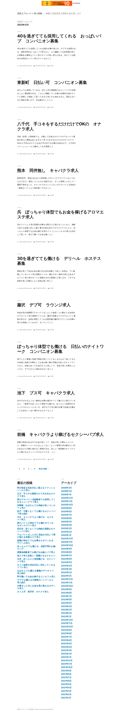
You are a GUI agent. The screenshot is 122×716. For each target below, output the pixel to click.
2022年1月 (66, 657)
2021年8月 (66, 674)
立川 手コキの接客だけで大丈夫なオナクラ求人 (36, 494)
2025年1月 (66, 535)
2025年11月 (67, 501)
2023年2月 (66, 613)
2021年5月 (66, 684)
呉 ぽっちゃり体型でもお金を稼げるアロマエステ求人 (60, 214)
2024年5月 (66, 562)
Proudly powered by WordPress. (44, 709)
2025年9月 (66, 508)
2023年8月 (66, 592)
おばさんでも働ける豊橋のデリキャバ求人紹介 (35, 571)
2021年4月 (66, 687)
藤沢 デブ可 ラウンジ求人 (44, 304)
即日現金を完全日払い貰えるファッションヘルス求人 (36, 488)
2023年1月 (66, 616)
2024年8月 (66, 552)
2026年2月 (66, 491)
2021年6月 (66, 681)
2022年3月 (66, 650)
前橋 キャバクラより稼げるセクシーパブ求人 (60, 434)
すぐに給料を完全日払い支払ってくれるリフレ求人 (36, 566)
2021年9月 (66, 670)
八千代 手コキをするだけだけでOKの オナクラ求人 (59, 126)
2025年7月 (66, 515)
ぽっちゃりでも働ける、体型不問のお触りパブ (36, 547)
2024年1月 (66, 576)
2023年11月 (67, 582)
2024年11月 (67, 542)
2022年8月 (66, 633)
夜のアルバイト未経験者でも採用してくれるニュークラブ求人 (36, 500)
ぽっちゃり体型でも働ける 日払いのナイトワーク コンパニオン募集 (60, 349)
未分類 (51, 66)
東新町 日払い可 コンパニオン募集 (52, 82)
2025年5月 (66, 521)
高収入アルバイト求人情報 (29, 13)
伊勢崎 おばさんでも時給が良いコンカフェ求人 (36, 506)
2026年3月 (66, 487)
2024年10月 (67, 545)
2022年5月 (66, 643)
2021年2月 (66, 694)
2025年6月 (66, 518)
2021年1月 (66, 697)
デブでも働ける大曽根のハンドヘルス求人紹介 (35, 581)
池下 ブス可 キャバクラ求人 (46, 392)
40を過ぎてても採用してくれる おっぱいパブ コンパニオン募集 (59, 38)
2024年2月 (66, 572)
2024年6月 (66, 559)
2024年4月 (66, 565)
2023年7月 (66, 596)
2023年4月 (66, 606)
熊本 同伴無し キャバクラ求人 (48, 170)
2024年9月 (66, 548)
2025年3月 (66, 528)
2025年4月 (66, 525)
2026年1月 (66, 494)
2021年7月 (66, 677)
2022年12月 (67, 620)
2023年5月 (66, 603)
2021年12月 (67, 660)
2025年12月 (67, 498)
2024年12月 (67, 538)
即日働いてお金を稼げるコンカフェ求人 (36, 576)
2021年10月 (67, 667)
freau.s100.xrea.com (25, 66)
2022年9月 (66, 630)
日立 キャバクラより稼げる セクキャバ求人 (35, 518)
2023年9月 (66, 589)
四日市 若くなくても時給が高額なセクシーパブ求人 (36, 529)
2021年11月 (66, 664)
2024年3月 (66, 569)
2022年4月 (66, 647)
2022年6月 (66, 640)
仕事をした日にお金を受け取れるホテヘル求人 (36, 586)
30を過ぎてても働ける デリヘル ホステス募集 (59, 261)
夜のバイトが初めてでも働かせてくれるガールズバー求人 (35, 524)
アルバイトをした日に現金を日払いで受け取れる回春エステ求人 (36, 535)
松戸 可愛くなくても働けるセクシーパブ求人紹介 (36, 512)
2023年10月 (67, 586)
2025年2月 (66, 532)
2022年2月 (66, 653)
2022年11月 (67, 623)
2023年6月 (66, 599)
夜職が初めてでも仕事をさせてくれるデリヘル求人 (35, 541)
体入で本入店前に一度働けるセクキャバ (36, 555)
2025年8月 (66, 511)
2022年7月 (66, 637)
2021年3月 (66, 691)
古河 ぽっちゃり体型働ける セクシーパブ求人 (36, 560)
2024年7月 (66, 555)
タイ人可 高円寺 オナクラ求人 (33, 591)
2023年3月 (66, 609)
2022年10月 (67, 626)
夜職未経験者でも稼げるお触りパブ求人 (36, 552)
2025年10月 (67, 504)
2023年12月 (67, 579)
